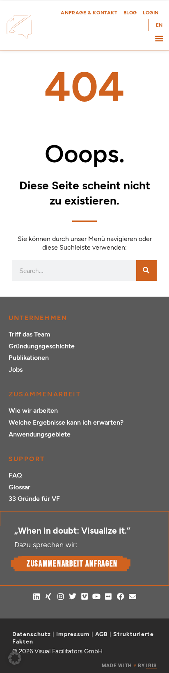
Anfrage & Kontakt (89, 13)
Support (27, 459)
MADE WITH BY (129, 665)
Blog (130, 13)
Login (151, 13)
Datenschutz (31, 634)
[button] (159, 38)
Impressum (73, 634)
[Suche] (146, 270)
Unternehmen (38, 318)
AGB (101, 634)
